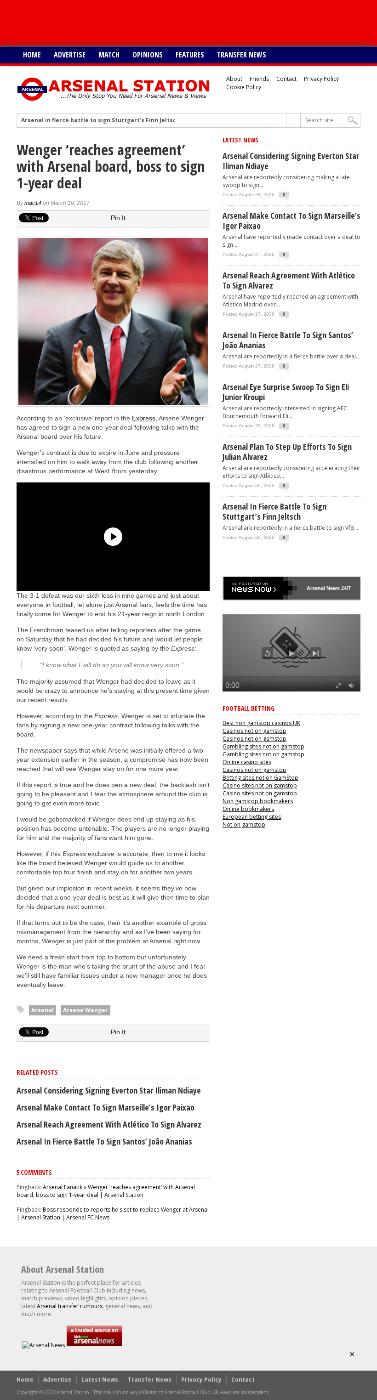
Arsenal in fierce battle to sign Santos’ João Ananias (104, 1141)
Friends (259, 79)
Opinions (147, 55)
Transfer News (241, 55)
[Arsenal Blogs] (94, 1345)
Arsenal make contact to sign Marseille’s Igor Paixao (105, 1107)
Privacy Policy (321, 79)
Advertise (70, 55)
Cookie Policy (243, 87)
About (234, 79)
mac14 (32, 203)
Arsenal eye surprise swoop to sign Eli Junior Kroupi (286, 392)
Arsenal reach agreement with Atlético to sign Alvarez (109, 1124)
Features (190, 55)
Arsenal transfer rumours (70, 1306)
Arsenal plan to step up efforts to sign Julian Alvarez (287, 452)
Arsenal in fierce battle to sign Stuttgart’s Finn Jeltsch (100, 120)
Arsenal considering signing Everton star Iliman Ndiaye (109, 1090)
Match (109, 55)
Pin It (118, 217)
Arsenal (42, 1010)
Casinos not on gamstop (254, 731)
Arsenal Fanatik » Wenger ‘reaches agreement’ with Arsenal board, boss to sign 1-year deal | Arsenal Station (106, 1191)
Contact (286, 79)
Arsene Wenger (85, 1010)
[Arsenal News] (43, 1345)
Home (32, 55)
